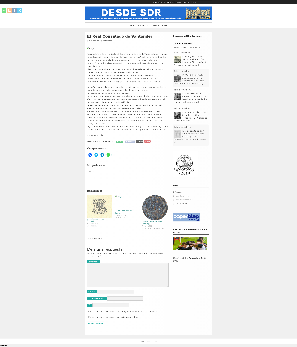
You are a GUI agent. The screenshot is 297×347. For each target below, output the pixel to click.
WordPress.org (181, 204)
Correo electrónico (97, 298)
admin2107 (107, 41)
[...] (199, 65)
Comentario (94, 262)
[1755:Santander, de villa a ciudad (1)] (155, 207)
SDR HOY (186, 2)
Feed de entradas (182, 196)
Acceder (178, 192)
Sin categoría (98, 238)
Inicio (160, 2)
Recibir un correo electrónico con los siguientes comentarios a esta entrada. (124, 311)
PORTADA (167, 2)
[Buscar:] (201, 2)
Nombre (92, 291)
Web (90, 305)
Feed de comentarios (183, 200)
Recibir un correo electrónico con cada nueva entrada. (114, 317)
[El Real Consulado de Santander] (99, 206)
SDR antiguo (176, 2)
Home (154, 2)
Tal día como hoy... (182, 53)
